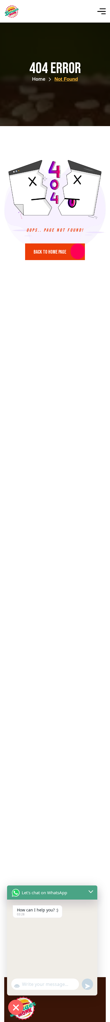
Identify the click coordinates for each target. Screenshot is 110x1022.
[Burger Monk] (11, 11)
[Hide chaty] (15, 1007)
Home (38, 79)
